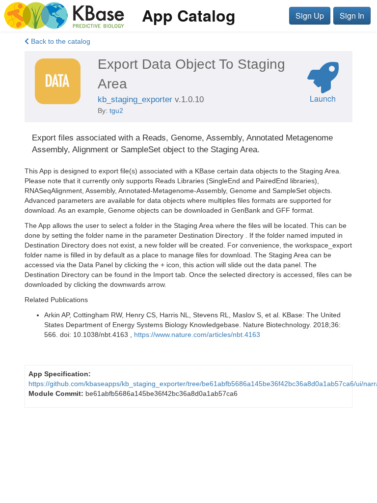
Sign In (352, 15)
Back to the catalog (59, 41)
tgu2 (116, 110)
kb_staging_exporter (135, 99)
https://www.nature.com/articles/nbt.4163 (197, 334)
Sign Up (310, 15)
